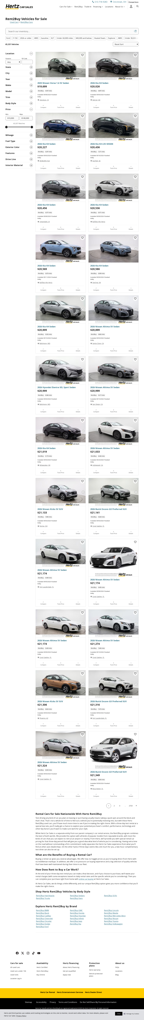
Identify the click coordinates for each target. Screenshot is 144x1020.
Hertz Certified (42, 967)
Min (7, 114)
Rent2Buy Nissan (111, 918)
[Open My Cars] (130, 6)
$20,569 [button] (42, 269)
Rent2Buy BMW (42, 910)
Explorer (111, 38)
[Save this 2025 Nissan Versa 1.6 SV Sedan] (82, 55)
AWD (120, 38)
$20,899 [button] (42, 330)
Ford (8, 38)
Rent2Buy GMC (76, 910)
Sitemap (28, 1002)
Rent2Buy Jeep (76, 921)
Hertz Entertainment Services (70, 992)
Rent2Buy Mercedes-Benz (115, 916)
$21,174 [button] (42, 573)
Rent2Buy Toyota (111, 921)
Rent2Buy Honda (77, 913)
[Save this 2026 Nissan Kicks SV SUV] (82, 481)
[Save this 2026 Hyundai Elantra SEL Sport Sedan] (82, 359)
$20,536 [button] (95, 208)
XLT (52, 38)
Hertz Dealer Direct (93, 992)
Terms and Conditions (67, 1002)
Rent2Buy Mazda (111, 913)
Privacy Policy (21, 1016)
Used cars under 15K (18, 971)
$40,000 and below (83, 38)
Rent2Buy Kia (75, 924)
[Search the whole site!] (137, 6)
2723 (131, 806)
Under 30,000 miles (133, 38)
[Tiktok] (33, 953)
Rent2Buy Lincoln (111, 910)
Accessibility (41, 1002)
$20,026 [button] (95, 86)
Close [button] (118, 1014)
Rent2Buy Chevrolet (44, 918)
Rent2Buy (78, 6)
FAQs (117, 967)
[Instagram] (28, 953)
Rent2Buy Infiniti (77, 918)
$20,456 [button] (42, 208)
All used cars (15, 967)
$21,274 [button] (95, 644)
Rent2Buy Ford (42, 926)
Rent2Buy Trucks (43, 898)
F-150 (15, 38)
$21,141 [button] (95, 512)
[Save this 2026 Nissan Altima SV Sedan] (135, 298)
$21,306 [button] (42, 704)
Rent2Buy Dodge (43, 924)
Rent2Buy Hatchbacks (45, 895)
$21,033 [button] (95, 451)
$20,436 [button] (95, 147)
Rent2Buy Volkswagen (113, 924)
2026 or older (26, 38)
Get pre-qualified (69, 971)
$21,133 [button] (42, 512)
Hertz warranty (94, 970)
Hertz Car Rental (47, 992)
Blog (117, 975)
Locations (109, 6)
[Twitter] (22, 953)
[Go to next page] (136, 805)
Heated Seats (99, 38)
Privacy (53, 1002)
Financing (97, 6)
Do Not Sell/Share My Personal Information (98, 1002)
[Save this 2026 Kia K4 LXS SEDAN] (135, 116)
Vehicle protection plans (96, 975)
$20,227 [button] (42, 147)
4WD (36, 38)
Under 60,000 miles (65, 38)
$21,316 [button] (95, 704)
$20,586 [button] (95, 269)
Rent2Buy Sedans (77, 895)
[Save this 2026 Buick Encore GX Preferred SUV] (135, 481)
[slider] (6, 127)
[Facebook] (17, 953)
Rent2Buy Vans (76, 898)
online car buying (86, 879)
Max (21, 114)
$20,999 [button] (42, 391)
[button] (131, 1013)
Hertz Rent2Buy (42, 971)
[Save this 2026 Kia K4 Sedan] (135, 55)
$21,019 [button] (42, 451)
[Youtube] (38, 953)
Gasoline (44, 38)
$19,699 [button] (42, 86)
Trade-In (87, 6)
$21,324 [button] (42, 765)
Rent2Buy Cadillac (43, 916)
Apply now (67, 975)
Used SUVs (14, 975)
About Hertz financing (71, 967)
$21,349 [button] (95, 775)
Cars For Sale (65, 6)
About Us (119, 6)
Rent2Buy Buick (42, 913)
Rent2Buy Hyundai (78, 916)
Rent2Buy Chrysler (44, 921)
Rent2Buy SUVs (110, 895)
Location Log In (16, 978)
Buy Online (41, 975)
